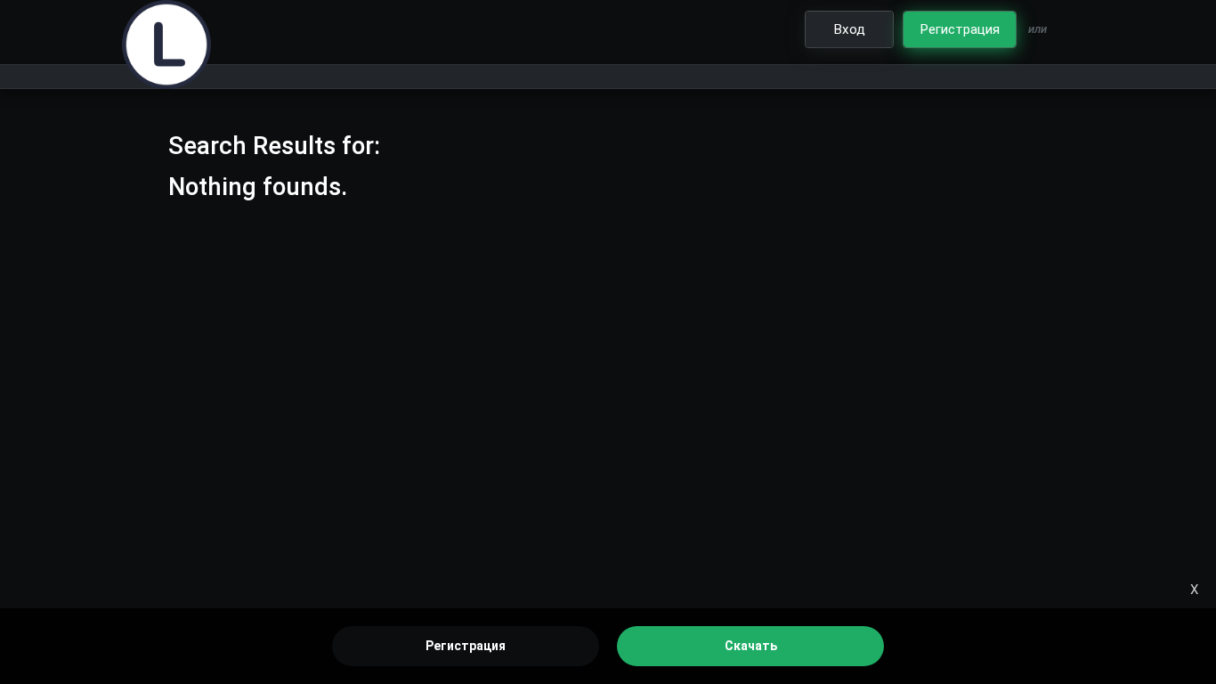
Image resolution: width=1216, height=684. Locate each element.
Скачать (751, 646)
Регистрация (466, 646)
